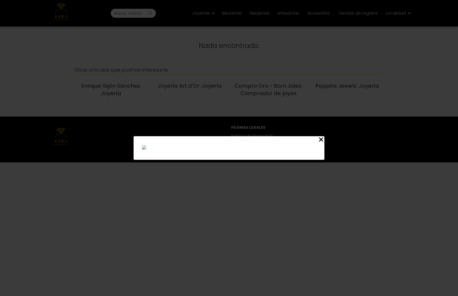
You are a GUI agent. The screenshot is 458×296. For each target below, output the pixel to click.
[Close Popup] (321, 140)
